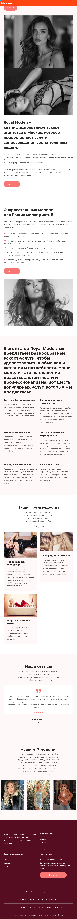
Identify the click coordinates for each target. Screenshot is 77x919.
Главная (43, 839)
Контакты (7, 860)
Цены (6, 866)
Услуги (43, 849)
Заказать (10, 7)
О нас (42, 846)
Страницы (44, 842)
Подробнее (12, 184)
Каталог (7, 863)
